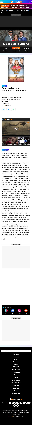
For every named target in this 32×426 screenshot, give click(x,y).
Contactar (14, 414)
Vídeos (16, 375)
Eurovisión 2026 (16, 382)
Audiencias (16, 369)
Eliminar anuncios (16, 15)
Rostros (16, 388)
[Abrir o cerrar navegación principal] (1, 2)
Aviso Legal (14, 410)
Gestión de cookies (18, 412)
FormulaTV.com (12, 417)
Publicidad (26, 412)
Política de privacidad (23, 410)
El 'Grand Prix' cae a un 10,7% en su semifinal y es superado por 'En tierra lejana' (15, 6)
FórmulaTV (4, 10)
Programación (16, 372)
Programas (16, 380)
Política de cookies (7, 412)
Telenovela (11, 10)
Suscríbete (16, 394)
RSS (19, 414)
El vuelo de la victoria (22, 10)
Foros (16, 391)
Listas (16, 364)
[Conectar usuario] (30, 2)
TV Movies (16, 366)
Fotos (16, 378)
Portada (16, 354)
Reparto (26, 48)
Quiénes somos (7, 410)
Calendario (16, 362)
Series (16, 360)
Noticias (16, 357)
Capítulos (3, 13)
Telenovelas (16, 385)
